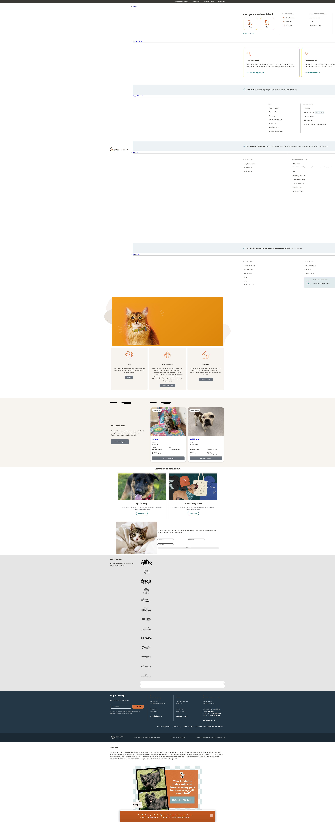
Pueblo (208, 711)
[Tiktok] (135, 727)
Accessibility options (163, 727)
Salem (155, 439)
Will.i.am (194, 439)
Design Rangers (206, 737)
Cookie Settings (188, 727)
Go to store (193, 513)
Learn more (141, 513)
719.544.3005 (179, 709)
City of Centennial (212, 713)
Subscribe (138, 706)
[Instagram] (118, 727)
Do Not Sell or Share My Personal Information (209, 727)
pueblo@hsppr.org (181, 711)
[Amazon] (130, 727)
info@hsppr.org (154, 711)
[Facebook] (112, 727)
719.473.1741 (153, 709)
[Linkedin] (124, 727)
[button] (172, 6)
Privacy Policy (131, 711)
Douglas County (211, 715)
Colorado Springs (211, 709)
